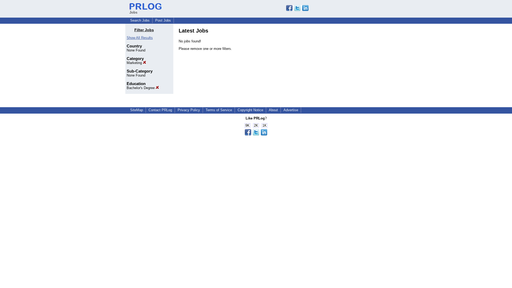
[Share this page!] (297, 10)
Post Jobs (163, 20)
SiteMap (136, 110)
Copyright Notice (250, 110)
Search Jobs (140, 20)
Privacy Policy (189, 110)
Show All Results (140, 38)
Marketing (135, 63)
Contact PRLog (160, 110)
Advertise (290, 110)
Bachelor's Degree (141, 88)
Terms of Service (219, 110)
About (273, 110)
